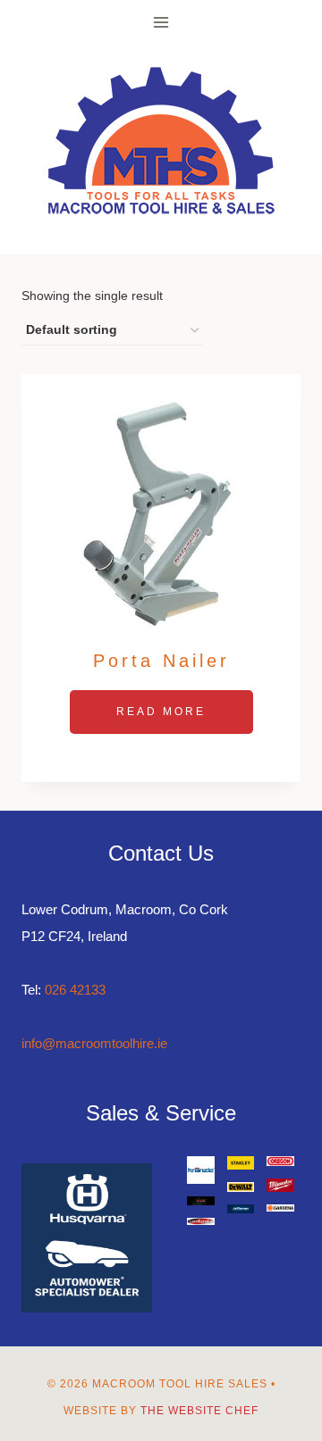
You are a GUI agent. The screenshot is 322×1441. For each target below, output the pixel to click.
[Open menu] (161, 22)
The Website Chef (199, 1410)
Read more (161, 711)
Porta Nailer (161, 661)
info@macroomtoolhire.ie (94, 1043)
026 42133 (75, 989)
